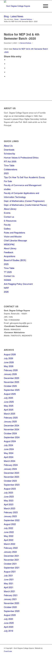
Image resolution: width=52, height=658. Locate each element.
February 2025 (11, 417)
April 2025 (8, 409)
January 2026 (10, 374)
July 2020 (8, 618)
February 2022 (11, 547)
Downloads (9, 149)
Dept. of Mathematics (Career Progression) (24, 200)
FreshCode (8, 651)
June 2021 (9, 579)
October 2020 (10, 607)
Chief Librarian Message (15, 240)
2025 (6, 264)
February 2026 (11, 370)
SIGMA (7, 279)
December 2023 (11, 472)
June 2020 (9, 622)
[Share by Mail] (7, 76)
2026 (6, 291)
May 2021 (8, 583)
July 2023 (8, 492)
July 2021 (8, 575)
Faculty (7, 224)
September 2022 (11, 520)
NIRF (6, 287)
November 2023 (11, 476)
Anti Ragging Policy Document (18, 283)
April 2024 (8, 457)
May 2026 (8, 366)
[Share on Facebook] (7, 59)
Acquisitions (9, 256)
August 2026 (10, 354)
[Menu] (44, 6)
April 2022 (8, 539)
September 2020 (11, 611)
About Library (10, 208)
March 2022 (9, 543)
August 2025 (10, 393)
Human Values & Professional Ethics (21, 157)
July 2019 (8, 630)
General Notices (25, 43)
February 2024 (11, 464)
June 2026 (9, 362)
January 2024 (10, 468)
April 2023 (8, 504)
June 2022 (9, 532)
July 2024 (8, 445)
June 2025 (9, 401)
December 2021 (11, 555)
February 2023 (11, 512)
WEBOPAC (9, 244)
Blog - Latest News (13, 16)
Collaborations (10, 169)
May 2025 (8, 405)
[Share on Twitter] (7, 63)
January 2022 (10, 551)
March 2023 (9, 508)
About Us (8, 145)
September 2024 (11, 437)
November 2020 (11, 603)
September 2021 (11, 567)
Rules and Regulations (14, 232)
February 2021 (11, 595)
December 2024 (11, 425)
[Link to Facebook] (46, 654)
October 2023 (10, 480)
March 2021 (9, 591)
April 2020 (8, 626)
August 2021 (10, 571)
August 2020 (10, 614)
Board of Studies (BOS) (15, 260)
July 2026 (8, 358)
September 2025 (11, 389)
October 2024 (10, 433)
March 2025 (9, 413)
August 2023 (10, 488)
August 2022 (10, 524)
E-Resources (10, 220)
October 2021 (10, 563)
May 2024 (8, 453)
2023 (6, 173)
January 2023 (10, 516)
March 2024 (9, 460)
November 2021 (11, 559)
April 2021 (8, 587)
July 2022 (8, 528)
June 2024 (9, 449)
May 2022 (8, 535)
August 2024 (10, 441)
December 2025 (11, 378)
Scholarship (9, 153)
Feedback (8, 252)
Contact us (9, 216)
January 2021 (10, 599)
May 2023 (8, 500)
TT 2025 (8, 271)
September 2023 (11, 484)
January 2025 (10, 421)
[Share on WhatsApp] (7, 68)
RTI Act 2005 (10, 161)
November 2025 (11, 381)
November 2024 (11, 429)
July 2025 (8, 397)
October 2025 (10, 385)
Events (7, 212)
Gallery (7, 228)
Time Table (9, 165)
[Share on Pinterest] (7, 72)
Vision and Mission (13, 236)
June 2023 (9, 496)
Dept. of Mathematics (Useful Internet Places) (25, 204)
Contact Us (9, 275)
